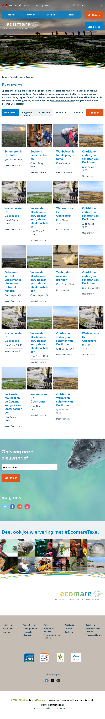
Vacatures (69, 625)
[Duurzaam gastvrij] (60, 657)
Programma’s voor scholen (52, 636)
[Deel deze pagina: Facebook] (47, 680)
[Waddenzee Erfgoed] (76, 657)
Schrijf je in (11, 477)
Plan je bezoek (16, 77)
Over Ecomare (92, 625)
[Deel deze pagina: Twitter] (52, 680)
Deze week (10, 112)
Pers (46, 625)
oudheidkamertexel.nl (52, 704)
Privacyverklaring (94, 635)
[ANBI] (29, 657)
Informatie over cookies (93, 629)
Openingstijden (30, 628)
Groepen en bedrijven (49, 629)
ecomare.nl (53, 700)
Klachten (69, 632)
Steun (71, 14)
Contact (47, 5)
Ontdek (31, 14)
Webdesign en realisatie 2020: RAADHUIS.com (52, 708)
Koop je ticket (8, 628)
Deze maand (44, 112)
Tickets (96, 15)
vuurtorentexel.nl (84, 700)
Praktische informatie (28, 633)
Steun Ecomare (8, 625)
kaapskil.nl (67, 700)
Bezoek (11, 14)
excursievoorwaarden (62, 100)
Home (4, 77)
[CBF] (44, 657)
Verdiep (51, 14)
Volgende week (27, 113)
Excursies (27, 5)
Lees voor (13, 5)
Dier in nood (94, 26)
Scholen (37, 5)
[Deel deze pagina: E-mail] (58, 680)
